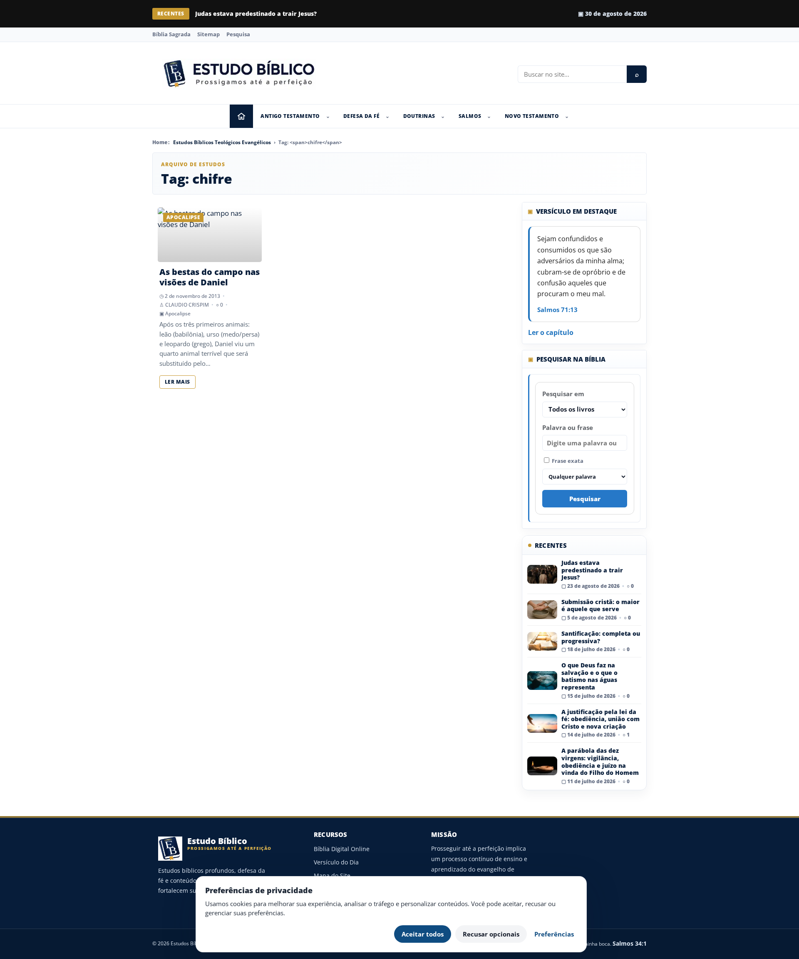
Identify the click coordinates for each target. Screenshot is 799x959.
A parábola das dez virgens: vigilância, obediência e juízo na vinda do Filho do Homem (600, 762)
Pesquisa (238, 34)
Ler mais (177, 381)
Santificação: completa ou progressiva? (600, 637)
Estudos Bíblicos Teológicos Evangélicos (222, 142)
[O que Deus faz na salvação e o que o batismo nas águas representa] (542, 680)
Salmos (470, 116)
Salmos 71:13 (557, 309)
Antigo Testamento (290, 116)
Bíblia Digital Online (342, 849)
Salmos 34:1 (630, 943)
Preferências (554, 934)
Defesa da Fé (361, 116)
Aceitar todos (423, 934)
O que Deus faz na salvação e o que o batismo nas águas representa (589, 676)
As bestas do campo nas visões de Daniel (209, 277)
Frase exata (567, 461)
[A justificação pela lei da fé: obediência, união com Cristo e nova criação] (542, 723)
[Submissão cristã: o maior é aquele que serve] (542, 609)
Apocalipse (178, 313)
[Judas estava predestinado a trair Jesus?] (542, 574)
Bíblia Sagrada (171, 34)
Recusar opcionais (491, 934)
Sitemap (208, 34)
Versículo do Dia (336, 862)
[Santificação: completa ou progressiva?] (542, 641)
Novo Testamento (532, 116)
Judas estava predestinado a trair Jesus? (592, 570)
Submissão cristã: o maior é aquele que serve (264, 13)
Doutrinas (419, 116)
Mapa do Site (332, 875)
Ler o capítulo (550, 332)
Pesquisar (584, 498)
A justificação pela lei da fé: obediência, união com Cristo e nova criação (600, 719)
